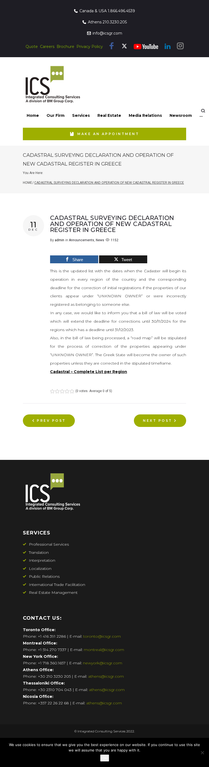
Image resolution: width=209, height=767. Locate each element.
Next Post (157, 420)
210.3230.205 (115, 22)
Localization (40, 568)
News (100, 240)
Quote (32, 46)
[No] (202, 752)
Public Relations (44, 576)
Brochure (65, 46)
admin (59, 240)
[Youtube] (146, 46)
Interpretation (42, 560)
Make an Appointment (108, 134)
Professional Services (49, 544)
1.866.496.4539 (121, 10)
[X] (124, 47)
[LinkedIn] (167, 46)
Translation (39, 552)
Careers (47, 46)
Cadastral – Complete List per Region (88, 371)
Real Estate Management (53, 592)
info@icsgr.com (107, 33)
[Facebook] (111, 47)
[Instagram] (180, 47)
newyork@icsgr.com (102, 663)
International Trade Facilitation (57, 584)
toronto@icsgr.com (102, 636)
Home (27, 183)
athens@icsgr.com (106, 676)
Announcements (81, 240)
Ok (104, 758)
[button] (55, 115)
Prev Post (51, 420)
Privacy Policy (89, 46)
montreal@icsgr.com (104, 649)
